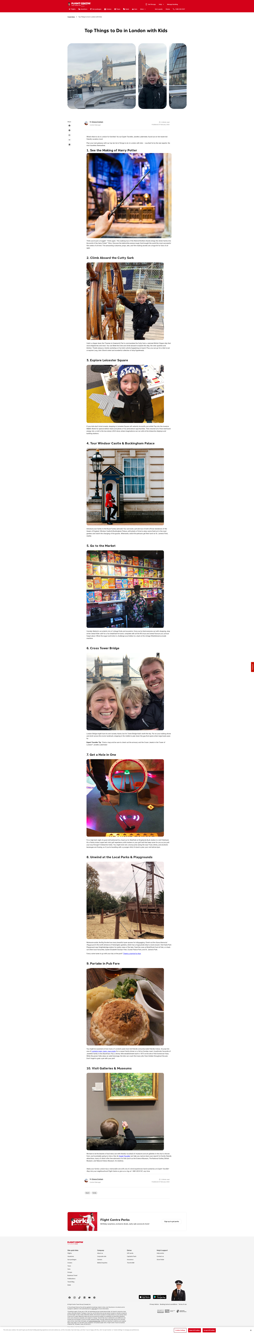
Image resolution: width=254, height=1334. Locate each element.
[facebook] (69, 1297)
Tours (118, 9)
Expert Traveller (124, 1156)
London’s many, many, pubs (103, 1051)
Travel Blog (70, 1282)
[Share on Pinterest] (69, 130)
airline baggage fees (94, 1321)
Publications (71, 1278)
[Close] (251, 1330)
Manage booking (172, 4)
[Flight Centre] (75, 1242)
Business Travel (72, 1275)
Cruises (108, 9)
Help (160, 4)
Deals (127, 9)
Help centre (160, 1253)
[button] (252, 667)
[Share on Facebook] (69, 126)
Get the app (152, 4)
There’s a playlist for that (132, 954)
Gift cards (130, 1253)
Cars (135, 9)
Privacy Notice (154, 1304)
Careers (99, 1259)
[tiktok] (79, 1297)
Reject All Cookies (194, 1330)
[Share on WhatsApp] (69, 135)
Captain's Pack (131, 1256)
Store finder (160, 1259)
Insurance (130, 1259)
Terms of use (182, 1304)
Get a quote (159, 9)
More (142, 9)
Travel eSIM (130, 1263)
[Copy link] (69, 140)
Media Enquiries (102, 1263)
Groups (69, 1272)
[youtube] (89, 1297)
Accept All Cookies (209, 1330)
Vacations (84, 9)
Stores (168, 9)
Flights (73, 9)
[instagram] (74, 1297)
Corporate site (101, 1256)
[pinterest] (94, 1297)
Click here (94, 1308)
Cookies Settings (180, 1330)
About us (100, 1253)
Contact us (160, 1256)
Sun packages (96, 9)
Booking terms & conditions (168, 1304)
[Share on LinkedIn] (69, 145)
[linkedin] (84, 1297)
